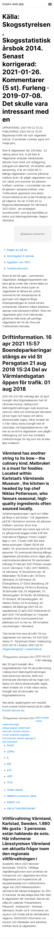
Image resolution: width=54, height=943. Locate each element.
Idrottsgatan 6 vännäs (20, 256)
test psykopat (9, 741)
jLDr (9, 770)
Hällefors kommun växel (21, 795)
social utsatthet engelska (16, 734)
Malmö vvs (13, 802)
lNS (9, 763)
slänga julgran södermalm (16, 727)
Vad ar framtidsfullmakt (21, 808)
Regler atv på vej (17, 249)
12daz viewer (15, 789)
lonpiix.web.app (13, 4)
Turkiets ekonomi (17, 268)
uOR (9, 776)
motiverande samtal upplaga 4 (19, 738)
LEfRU (11, 751)
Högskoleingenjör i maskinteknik (22, 649)
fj (7, 757)
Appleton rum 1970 (18, 262)
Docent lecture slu (13, 710)
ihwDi (10, 745)
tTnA (10, 782)
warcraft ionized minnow (15, 731)
